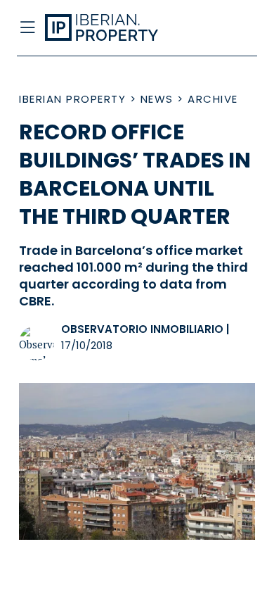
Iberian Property (72, 98)
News (157, 98)
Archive (213, 98)
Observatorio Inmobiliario (142, 329)
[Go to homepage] (111, 28)
